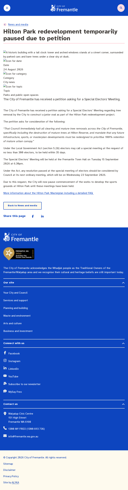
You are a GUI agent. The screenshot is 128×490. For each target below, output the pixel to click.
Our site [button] (8, 282)
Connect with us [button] (13, 343)
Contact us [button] (10, 404)
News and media (18, 24)
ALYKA (15, 482)
